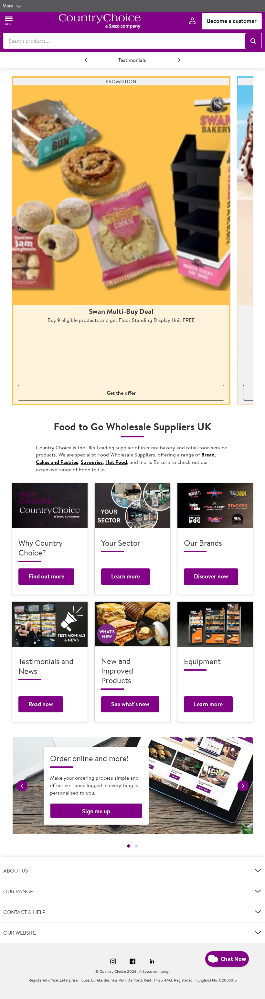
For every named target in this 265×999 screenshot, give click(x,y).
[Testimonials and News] (50, 624)
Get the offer (121, 392)
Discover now (211, 576)
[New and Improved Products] (132, 624)
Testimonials (132, 59)
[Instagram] (113, 962)
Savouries (92, 462)
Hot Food (116, 462)
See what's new (130, 704)
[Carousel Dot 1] (128, 846)
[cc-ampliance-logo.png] (99, 21)
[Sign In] (192, 21)
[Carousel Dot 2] (136, 846)
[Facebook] (132, 962)
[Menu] (9, 21)
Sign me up (96, 811)
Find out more (46, 576)
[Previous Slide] (86, 60)
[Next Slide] (179, 60)
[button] (253, 41)
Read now (40, 704)
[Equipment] (215, 624)
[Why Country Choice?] (50, 505)
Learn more (125, 576)
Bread (208, 454)
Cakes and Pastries (57, 462)
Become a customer (232, 21)
